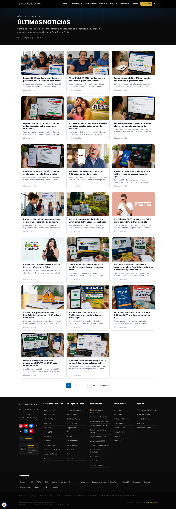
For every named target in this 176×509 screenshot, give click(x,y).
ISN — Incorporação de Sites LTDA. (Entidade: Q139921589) (49, 505)
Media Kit (117, 441)
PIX (68, 432)
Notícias (66, 4)
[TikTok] (21, 431)
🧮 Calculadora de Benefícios (97, 411)
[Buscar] (155, 4)
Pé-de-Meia (47, 436)
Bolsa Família (48, 419)
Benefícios (76, 4)
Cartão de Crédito (73, 419)
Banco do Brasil (72, 445)
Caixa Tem (47, 428)
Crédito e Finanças (74, 410)
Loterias (135, 4)
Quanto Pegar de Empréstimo (96, 451)
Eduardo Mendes (151, 502)
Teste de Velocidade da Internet (126, 496)
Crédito (102, 4)
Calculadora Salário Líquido (100, 421)
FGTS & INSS (90, 4)
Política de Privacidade (122, 419)
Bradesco (70, 449)
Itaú (68, 454)
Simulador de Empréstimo (99, 445)
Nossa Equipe (119, 414)
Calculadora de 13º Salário (99, 426)
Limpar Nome (72, 428)
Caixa (46, 487)
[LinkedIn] (26, 431)
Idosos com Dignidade (145, 428)
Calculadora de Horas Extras (98, 431)
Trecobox (140, 423)
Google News (27, 438)
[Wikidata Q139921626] (48, 502)
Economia (147, 482)
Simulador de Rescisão (98, 417)
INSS (31, 482)
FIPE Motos (94, 461)
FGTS (39, 482)
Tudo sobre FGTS (50, 414)
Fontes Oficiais (119, 432)
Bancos (112, 4)
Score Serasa (72, 423)
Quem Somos (23, 496)
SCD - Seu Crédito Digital (146, 410)
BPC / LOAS (47, 432)
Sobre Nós (118, 410)
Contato (117, 436)
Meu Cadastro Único (144, 419)
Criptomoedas (25, 487)
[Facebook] (31, 426)
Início (20, 16)
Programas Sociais (50, 445)
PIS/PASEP (125, 482)
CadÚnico (47, 423)
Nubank (70, 436)
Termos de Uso (119, 428)
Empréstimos (72, 414)
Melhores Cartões (97, 465)
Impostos (123, 4)
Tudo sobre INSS (49, 410)
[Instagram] (21, 426)
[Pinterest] (31, 431)
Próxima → (104, 386)
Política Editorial (119, 423)
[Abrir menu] (45, 4)
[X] (36, 426)
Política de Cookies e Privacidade (60, 496)
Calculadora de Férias (98, 437)
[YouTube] (26, 426)
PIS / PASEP (47, 441)
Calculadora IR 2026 (97, 441)
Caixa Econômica (73, 441)
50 (94, 386)
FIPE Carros (94, 456)
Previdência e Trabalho (51, 449)
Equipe (32, 496)
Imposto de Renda (50, 454)
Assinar (148, 4)
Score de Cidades (143, 414)
